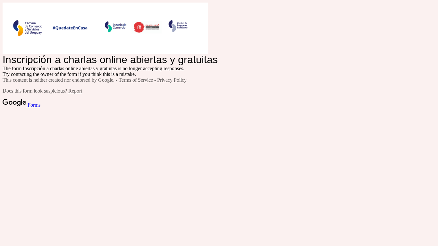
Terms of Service (136, 80)
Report (75, 91)
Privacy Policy (172, 80)
